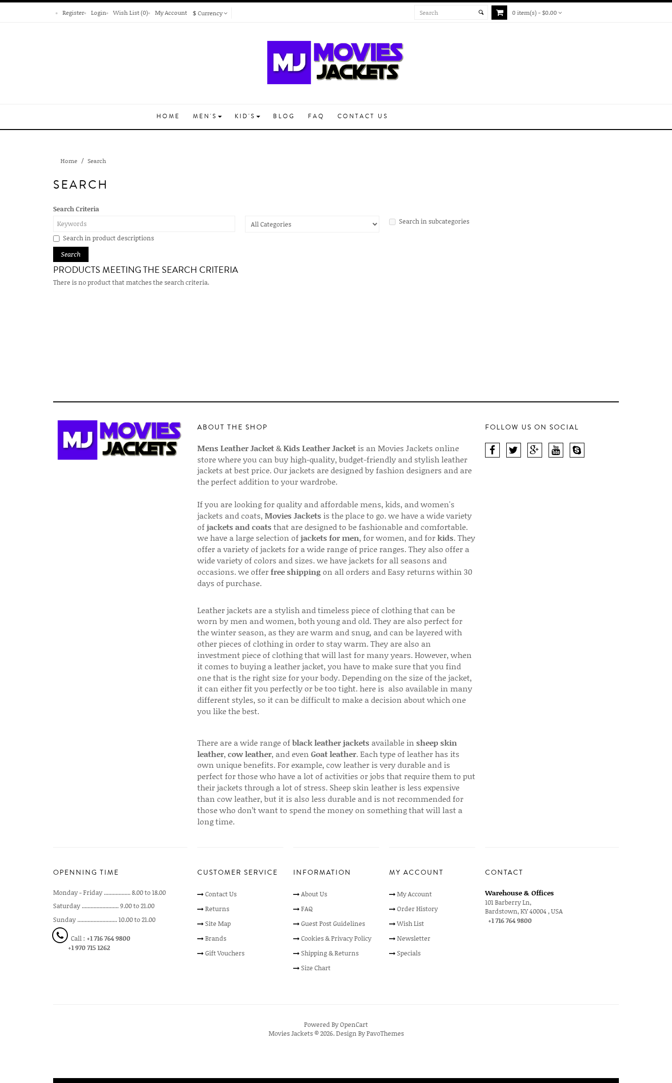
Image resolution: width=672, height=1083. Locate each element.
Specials (409, 953)
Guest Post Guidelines (333, 923)
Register (73, 12)
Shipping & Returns (330, 953)
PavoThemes (385, 1033)
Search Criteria (76, 208)
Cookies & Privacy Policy (336, 938)
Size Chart (316, 967)
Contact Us (221, 893)
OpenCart (354, 1024)
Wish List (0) (130, 12)
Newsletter (413, 938)
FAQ (307, 908)
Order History (417, 908)
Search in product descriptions (108, 237)
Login (98, 12)
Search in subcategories (434, 221)
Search (97, 160)
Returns (217, 908)
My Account (171, 12)
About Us (314, 893)
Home (69, 160)
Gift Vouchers (224, 953)
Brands (215, 938)
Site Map (218, 923)
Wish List (410, 923)
